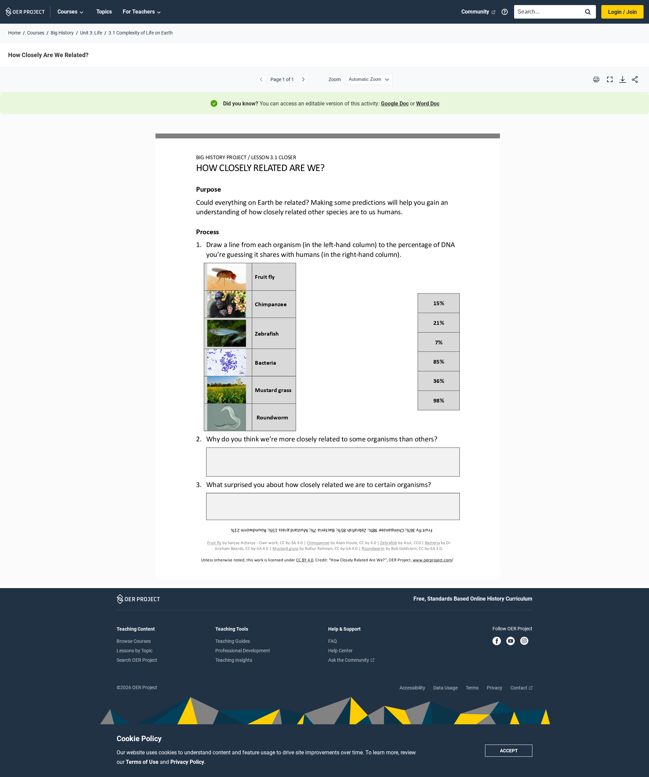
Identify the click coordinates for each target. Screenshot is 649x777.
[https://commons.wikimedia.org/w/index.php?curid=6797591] (372, 551)
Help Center (340, 650)
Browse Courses (134, 641)
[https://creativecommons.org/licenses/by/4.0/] (304, 560)
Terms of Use (143, 762)
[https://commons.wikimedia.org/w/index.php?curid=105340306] (432, 542)
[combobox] (545, 12)
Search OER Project (137, 660)
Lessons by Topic (134, 650)
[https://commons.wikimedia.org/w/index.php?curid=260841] (389, 542)
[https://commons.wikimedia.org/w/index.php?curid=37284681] (318, 542)
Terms (472, 687)
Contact (519, 687)
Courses (67, 11)
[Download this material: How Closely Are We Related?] (623, 79)
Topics (104, 11)
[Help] (505, 12)
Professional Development (242, 650)
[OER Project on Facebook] (496, 641)
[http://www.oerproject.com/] (432, 560)
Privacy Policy (187, 762)
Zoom (335, 79)
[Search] (588, 12)
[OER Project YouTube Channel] (510, 641)
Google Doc (395, 103)
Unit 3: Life (91, 32)
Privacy (494, 687)
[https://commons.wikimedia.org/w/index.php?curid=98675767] (285, 551)
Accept (509, 750)
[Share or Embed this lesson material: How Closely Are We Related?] (635, 79)
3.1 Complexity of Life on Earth (141, 32)
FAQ (332, 641)
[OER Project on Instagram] (524, 641)
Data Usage (445, 687)
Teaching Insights (233, 660)
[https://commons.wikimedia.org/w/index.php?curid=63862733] (214, 542)
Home (14, 32)
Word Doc (427, 103)
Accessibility (412, 687)
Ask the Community (349, 660)
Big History (62, 32)
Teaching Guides (232, 641)
